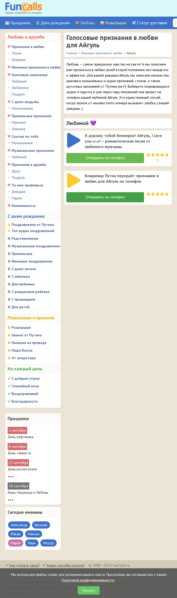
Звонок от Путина (27, 335)
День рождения (55, 23)
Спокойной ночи (25, 386)
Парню (17, 198)
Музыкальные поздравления (36, 246)
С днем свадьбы (25, 101)
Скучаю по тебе (25, 136)
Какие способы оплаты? (66, 565)
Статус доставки (152, 23)
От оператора (24, 358)
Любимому (20, 87)
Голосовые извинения (29, 74)
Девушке (19, 59)
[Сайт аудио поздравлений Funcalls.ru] (23, 8)
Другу (16, 171)
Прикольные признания (31, 116)
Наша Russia (22, 350)
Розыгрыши (115, 23)
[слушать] (73, 140)
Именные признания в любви (36, 67)
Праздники (20, 23)
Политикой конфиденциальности (88, 580)
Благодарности (25, 401)
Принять (88, 590)
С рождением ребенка (31, 291)
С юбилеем (21, 276)
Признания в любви (28, 46)
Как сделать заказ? (24, 565)
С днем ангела (24, 268)
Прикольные (22, 253)
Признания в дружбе (29, 164)
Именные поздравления (32, 261)
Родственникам (25, 238)
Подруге (18, 94)
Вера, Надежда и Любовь (28, 492)
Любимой (19, 81)
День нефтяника (20, 436)
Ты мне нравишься (27, 185)
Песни (16, 53)
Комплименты (23, 205)
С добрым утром (26, 378)
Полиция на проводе (29, 342)
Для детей (21, 307)
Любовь (87, 23)
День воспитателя (22, 469)
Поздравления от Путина (33, 224)
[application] (74, 141)
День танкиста (19, 453)
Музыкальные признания (33, 150)
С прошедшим (23, 299)
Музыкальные (22, 108)
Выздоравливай (25, 393)
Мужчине (19, 122)
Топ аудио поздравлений (33, 230)
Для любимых (23, 284)
